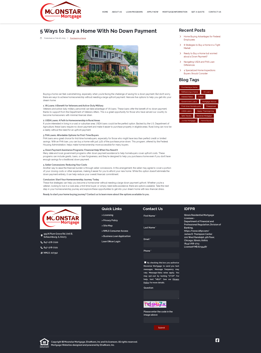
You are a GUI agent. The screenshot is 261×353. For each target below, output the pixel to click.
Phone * (147, 251)
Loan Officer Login (111, 241)
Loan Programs (134, 12)
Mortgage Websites (61, 345)
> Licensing (107, 215)
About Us (117, 12)
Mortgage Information (175, 12)
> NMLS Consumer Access (115, 231)
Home (105, 12)
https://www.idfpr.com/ (196, 231)
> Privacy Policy (110, 220)
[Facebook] (217, 340)
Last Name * (150, 227)
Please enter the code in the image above (158, 313)
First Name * (150, 216)
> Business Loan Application (116, 236)
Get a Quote (197, 12)
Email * (147, 239)
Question (148, 288)
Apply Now (152, 12)
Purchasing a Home (78, 38)
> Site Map (107, 225)
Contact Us (215, 12)
